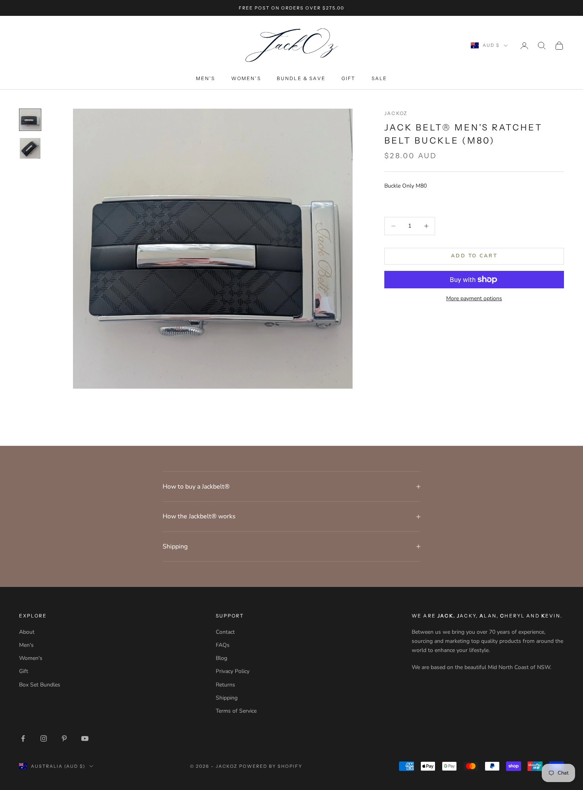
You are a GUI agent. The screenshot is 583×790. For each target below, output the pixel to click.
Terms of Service (236, 711)
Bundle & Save (301, 78)
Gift (348, 78)
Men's (205, 78)
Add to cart (474, 255)
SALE (379, 78)
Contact (225, 632)
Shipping (227, 698)
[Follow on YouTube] (85, 738)
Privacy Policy (232, 671)
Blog (221, 658)
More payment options (474, 298)
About (27, 632)
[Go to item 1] (30, 120)
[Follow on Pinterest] (64, 738)
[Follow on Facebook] (23, 738)
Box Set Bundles (39, 684)
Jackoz (395, 113)
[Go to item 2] (30, 148)
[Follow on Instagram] (44, 738)
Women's (246, 78)
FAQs (223, 645)
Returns (225, 684)
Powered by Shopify (270, 766)
